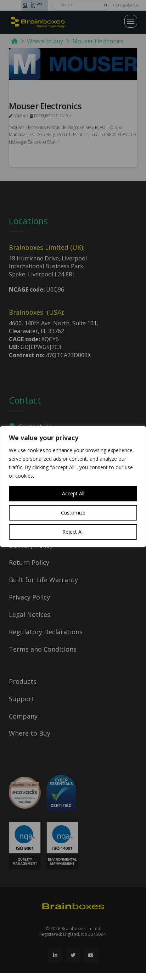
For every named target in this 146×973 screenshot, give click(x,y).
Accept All (73, 493)
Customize (73, 512)
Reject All (73, 531)
